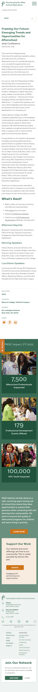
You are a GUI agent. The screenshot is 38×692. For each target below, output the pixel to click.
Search (9, 646)
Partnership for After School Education (15, 4)
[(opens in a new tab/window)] (3, 621)
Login (27, 678)
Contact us (10, 574)
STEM (21, 645)
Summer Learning (25, 640)
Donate (15, 568)
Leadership (22, 642)
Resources (10, 635)
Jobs (8, 638)
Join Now (13, 678)
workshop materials (21, 214)
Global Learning (24, 650)
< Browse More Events (9, 10)
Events (8, 633)
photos (11, 210)
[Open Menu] (34, 3)
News (8, 640)
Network (9, 643)
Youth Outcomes (24, 647)
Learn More (19, 532)
